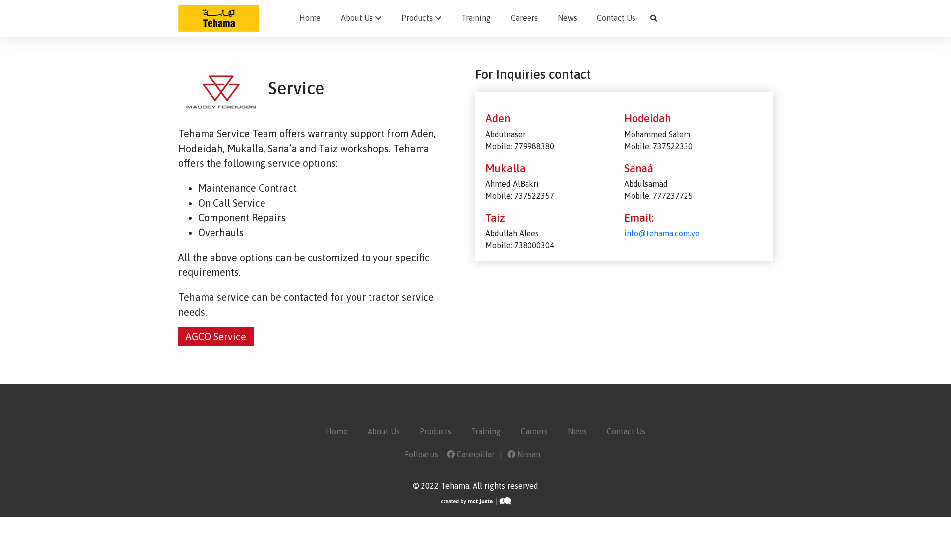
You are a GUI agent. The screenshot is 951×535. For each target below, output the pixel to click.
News (567, 17)
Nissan (527, 454)
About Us (357, 17)
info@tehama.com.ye (662, 233)
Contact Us (616, 17)
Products (417, 17)
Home (310, 17)
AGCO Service (216, 336)
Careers (524, 17)
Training (476, 17)
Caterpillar (475, 454)
